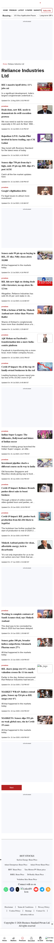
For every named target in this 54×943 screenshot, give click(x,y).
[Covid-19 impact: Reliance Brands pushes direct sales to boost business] (45, 487)
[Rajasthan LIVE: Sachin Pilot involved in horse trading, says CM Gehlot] (45, 138)
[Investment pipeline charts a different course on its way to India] (45, 463)
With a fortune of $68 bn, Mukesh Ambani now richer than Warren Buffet (17, 313)
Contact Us (40, 910)
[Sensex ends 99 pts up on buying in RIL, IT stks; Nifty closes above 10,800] (45, 255)
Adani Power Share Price (39, 864)
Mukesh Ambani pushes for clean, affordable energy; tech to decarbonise (18, 546)
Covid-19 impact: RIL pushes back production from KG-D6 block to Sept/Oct (18, 520)
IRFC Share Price (14, 869)
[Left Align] (4, 4)
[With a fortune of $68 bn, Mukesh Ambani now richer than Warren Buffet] (45, 309)
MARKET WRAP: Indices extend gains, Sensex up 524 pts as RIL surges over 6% (18, 695)
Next (12, 788)
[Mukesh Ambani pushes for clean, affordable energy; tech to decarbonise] (45, 544)
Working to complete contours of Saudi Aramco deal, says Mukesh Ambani (17, 617)
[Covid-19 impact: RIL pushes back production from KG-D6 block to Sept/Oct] (45, 516)
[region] (27, 41)
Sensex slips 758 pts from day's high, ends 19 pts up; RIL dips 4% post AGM (18, 166)
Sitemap (28, 910)
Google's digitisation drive (13, 190)
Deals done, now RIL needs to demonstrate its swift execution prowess (16, 113)
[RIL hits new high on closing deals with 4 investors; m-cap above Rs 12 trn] (45, 281)
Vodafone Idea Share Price (27, 879)
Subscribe (47, 10)
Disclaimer (9, 907)
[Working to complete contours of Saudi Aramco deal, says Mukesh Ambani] (45, 614)
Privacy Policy (44, 907)
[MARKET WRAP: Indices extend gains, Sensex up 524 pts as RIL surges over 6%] (45, 693)
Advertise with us (27, 914)
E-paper (28, 10)
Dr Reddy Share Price (35, 874)
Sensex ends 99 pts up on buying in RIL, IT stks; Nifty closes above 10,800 (18, 256)
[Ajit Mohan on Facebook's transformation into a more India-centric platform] (45, 338)
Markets (37, 10)
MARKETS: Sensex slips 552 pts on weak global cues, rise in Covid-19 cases (18, 721)
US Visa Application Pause (25, 16)
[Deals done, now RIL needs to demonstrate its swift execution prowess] (45, 109)
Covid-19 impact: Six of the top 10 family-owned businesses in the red (18, 368)
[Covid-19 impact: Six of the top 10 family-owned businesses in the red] (45, 366)
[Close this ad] (52, 924)
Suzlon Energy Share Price (27, 859)
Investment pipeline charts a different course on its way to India (18, 464)
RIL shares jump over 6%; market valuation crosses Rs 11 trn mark (18, 670)
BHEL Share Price (17, 874)
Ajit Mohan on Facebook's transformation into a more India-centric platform (17, 342)
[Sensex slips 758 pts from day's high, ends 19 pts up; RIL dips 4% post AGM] (45, 164)
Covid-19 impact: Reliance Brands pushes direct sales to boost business (18, 491)
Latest (21, 10)
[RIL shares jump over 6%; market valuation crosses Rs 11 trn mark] (45, 668)
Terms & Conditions (25, 907)
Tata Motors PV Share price (35, 869)
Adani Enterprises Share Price (15, 864)
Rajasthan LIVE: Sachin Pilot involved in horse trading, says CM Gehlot (18, 139)
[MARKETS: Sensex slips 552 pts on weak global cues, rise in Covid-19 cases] (45, 720)
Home (5, 10)
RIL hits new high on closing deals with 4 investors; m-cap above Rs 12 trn (18, 285)
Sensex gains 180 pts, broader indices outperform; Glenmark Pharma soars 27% (16, 644)
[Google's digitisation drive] (45, 190)
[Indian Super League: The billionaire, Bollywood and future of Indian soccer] (45, 434)
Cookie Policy (14, 910)
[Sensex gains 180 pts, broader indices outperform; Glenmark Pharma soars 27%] (45, 642)
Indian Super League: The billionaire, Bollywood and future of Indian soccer (17, 438)
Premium (13, 10)
